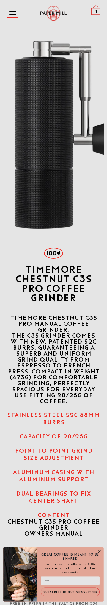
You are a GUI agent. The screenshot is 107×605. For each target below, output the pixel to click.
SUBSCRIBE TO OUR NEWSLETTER (70, 592)
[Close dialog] (100, 552)
